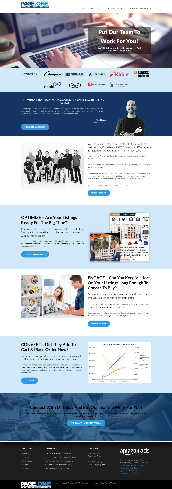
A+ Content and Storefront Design (59, 464)
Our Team (121, 8)
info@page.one (99, 464)
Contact (133, 8)
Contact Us (26, 468)
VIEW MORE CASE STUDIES (35, 127)
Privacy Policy (98, 483)
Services (94, 8)
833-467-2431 (145, 8)
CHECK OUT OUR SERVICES (35, 254)
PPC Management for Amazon (57, 468)
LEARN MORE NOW (98, 193)
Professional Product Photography (59, 461)
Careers (25, 464)
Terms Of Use (110, 483)
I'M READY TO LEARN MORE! (86, 422)
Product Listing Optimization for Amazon (61, 457)
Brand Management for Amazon (58, 453)
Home (84, 8)
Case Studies (108, 8)
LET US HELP (29, 381)
